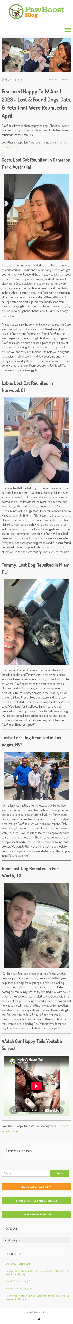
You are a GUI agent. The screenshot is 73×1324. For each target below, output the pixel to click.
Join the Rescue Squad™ (35, 1214)
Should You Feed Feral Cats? (18, 1263)
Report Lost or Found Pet (35, 1186)
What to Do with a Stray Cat (19, 1281)
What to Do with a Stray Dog (19, 1288)
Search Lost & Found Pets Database (35, 1200)
